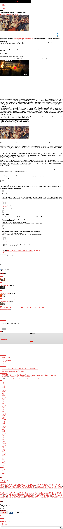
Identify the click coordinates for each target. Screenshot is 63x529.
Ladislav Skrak (14, 491)
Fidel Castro (27, 487)
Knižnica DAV (3, 363)
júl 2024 (3, 401)
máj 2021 (3, 420)
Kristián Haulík (34, 490)
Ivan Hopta (28, 488)
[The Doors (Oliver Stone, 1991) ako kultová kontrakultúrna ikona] (2, 296)
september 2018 (4, 445)
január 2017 (3, 461)
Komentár (2, 263)
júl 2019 (3, 437)
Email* (3, 324)
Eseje (2, 470)
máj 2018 (3, 448)
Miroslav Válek (28, 494)
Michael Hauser (24, 493)
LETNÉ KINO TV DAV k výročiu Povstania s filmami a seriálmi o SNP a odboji (12, 291)
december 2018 (4, 443)
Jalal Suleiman (51, 488)
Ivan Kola (32, 488)
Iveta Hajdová (45, 488)
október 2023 (3, 407)
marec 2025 (3, 395)
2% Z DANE (3, 526)
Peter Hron (34, 495)
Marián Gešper (16, 492)
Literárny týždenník (39, 491)
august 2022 (3, 415)
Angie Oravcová (54, 484)
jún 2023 (3, 410)
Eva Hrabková (19, 487)
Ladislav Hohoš (47, 490)
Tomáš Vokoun (51, 498)
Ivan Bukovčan (23, 488)
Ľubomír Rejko (17, 499)
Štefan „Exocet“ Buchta (43, 499)
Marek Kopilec (11, 492)
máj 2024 (3, 403)
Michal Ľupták (46, 493)
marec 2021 (3, 421)
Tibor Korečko (9, 498)
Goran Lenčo (57, 487)
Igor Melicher (5, 488)
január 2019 (3, 442)
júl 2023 (3, 409)
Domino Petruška (18, 486)
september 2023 (4, 408)
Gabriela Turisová (52, 487)
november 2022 (4, 413)
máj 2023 (3, 411)
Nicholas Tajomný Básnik (49, 494)
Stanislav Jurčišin (54, 497)
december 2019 (4, 433)
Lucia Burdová (46, 491)
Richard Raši (43, 496)
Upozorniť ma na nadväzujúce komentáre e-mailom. (8, 270)
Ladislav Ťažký (20, 491)
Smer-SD (26, 497)
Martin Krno (39, 492)
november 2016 (4, 463)
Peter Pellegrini (48, 495)
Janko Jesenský (60, 488)
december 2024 (4, 397)
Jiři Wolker (15, 489)
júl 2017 (3, 456)
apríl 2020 (3, 430)
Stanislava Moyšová (39, 497)
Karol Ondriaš (11, 490)
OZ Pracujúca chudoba (7, 495)
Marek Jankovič (5, 492)
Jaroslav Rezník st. (9, 489)
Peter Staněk (60, 495)
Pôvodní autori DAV (4, 358)
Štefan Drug (32, 499)
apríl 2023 (3, 412)
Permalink (3, 194)
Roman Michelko (3, 497)
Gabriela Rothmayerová (44, 487)
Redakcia (31, 496)
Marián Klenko (22, 492)
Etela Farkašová (14, 487)
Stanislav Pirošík (60, 497)
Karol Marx (7, 490)
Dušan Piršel (39, 486)
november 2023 (4, 406)
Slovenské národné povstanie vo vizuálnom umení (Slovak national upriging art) (13, 371)
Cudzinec (32, 485)
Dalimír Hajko (48, 485)
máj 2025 (3, 393)
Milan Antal (51, 493)
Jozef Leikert (38, 489)
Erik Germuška (8, 487)
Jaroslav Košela (3, 489)
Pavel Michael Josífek (15, 495)
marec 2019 (3, 440)
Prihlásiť (3, 520)
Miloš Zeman (16, 494)
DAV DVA (3, 486)
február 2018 (3, 451)
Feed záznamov (4, 479)
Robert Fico (58, 496)
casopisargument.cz (22, 485)
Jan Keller (55, 488)
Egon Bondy (60, 486)
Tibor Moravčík (14, 498)
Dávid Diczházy (44, 486)
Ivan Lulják (36, 488)
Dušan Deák (30, 486)
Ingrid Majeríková (17, 488)
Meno (1, 264)
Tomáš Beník (20, 498)
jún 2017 (3, 457)
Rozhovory (3, 8)
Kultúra (3, 7)
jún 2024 (3, 402)
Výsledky (31, 342)
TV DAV (3, 9)
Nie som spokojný (4, 338)
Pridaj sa (3, 523)
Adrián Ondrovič (9, 484)
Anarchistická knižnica (5, 361)
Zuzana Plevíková (3, 499)
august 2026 (3, 381)
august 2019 (3, 436)
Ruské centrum (8, 497)
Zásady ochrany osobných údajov (5, 521)
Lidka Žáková (33, 491)
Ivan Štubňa (41, 488)
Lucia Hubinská (51, 491)
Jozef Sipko (57, 489)
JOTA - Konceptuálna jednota (22, 489)
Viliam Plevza (57, 498)
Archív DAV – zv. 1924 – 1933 (6, 357)
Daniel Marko (54, 485)
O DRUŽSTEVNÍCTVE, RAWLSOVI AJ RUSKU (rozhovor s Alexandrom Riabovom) (21, 376)
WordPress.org (4, 481)
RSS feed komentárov (5, 480)
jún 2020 (3, 428)
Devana (7, 486)
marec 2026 (3, 385)
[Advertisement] (22, 315)
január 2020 (3, 432)
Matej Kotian (60, 492)
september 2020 (4, 426)
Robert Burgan (53, 496)
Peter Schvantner (54, 495)
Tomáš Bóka (25, 498)
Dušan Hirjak (34, 486)
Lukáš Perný (57, 491)
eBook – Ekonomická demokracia (6, 360)
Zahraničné (3, 5)
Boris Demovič (10, 485)
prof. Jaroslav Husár (10, 496)
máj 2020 (3, 429)
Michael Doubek (18, 493)
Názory (3, 472)
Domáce (3, 3)
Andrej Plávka (35, 484)
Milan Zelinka (6, 494)
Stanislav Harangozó (46, 497)
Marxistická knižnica (5, 362)
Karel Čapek (2, 490)
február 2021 (3, 422)
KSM (44, 490)
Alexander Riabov (20, 484)
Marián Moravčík (33, 492)
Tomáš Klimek (16, 14)
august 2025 (3, 391)
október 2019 (3, 435)
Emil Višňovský (2, 487)
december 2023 (4, 405)
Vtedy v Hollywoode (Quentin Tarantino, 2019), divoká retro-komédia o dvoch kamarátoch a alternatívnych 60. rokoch (18, 368)
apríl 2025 (3, 394)
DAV (1, 486)
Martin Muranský (44, 492)
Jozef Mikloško (47, 489)
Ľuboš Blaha (23, 499)
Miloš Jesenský (11, 494)
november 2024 (4, 398)
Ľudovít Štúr (27, 499)
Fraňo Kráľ (38, 487)
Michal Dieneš (34, 493)
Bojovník (6, 485)
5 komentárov (11, 14)
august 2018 (3, 446)
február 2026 (3, 386)
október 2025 (3, 389)
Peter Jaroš (39, 495)
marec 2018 (3, 450)
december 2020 (4, 424)
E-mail (1, 266)
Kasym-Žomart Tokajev (18, 490)
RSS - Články (5, 517)
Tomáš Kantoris (40, 498)
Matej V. (7, 493)
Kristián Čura (40, 490)
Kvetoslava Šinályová (6, 240)
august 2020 (3, 427)
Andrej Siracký (40, 484)
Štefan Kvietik (37, 499)
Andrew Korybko (46, 484)
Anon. (59, 484)
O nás (2, 525)
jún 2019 (3, 438)
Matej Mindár (3, 493)
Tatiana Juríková (3, 498)
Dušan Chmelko (24, 486)
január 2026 (3, 387)
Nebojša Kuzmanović (41, 494)
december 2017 (4, 452)
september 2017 (4, 455)
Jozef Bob (28, 489)
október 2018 (3, 444)
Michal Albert (29, 493)
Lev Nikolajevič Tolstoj (27, 491)
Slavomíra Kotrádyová (20, 497)
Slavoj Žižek (14, 497)
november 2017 (4, 453)
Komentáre (3, 6)
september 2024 (4, 400)
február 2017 (3, 460)
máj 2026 (3, 384)
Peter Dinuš (30, 495)
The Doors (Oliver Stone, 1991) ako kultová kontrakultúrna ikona (11, 299)
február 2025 (3, 396)
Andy (51, 484)
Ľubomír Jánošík (11, 499)
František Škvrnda (32, 487)
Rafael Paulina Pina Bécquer (25, 496)
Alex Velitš (25, 484)
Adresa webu (2, 267)
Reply (2, 201)
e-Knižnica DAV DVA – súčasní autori (7, 359)
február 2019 (3, 441)
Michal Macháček (40, 493)
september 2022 (4, 414)
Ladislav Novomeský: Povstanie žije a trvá (43, 374)
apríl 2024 (3, 404)
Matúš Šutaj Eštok (12, 493)
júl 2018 (3, 447)
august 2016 (3, 465)
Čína (7, 499)
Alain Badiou (15, 484)
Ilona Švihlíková (10, 488)
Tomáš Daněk (29, 498)
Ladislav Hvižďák (54, 490)
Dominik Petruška (12, 486)
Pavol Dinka (21, 495)
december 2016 (4, 462)
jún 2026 (3, 383)
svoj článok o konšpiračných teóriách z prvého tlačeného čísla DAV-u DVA (23, 38)
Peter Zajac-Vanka (3, 496)
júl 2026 (3, 382)
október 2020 (3, 425)
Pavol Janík (26, 495)
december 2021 (4, 418)
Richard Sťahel (47, 496)
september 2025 (4, 390)
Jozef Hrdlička (33, 489)
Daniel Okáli (59, 485)
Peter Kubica (43, 495)
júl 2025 (3, 392)
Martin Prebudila (50, 492)
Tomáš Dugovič (35, 498)
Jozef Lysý (42, 489)
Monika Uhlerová (34, 494)
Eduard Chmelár (50, 486)
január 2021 (3, 423)
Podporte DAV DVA (4, 524)
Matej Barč (56, 492)
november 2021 (4, 419)
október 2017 (3, 454)
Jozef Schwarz (52, 489)
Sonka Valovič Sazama (32, 497)
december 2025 (4, 388)
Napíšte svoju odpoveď (4, 339)
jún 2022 (3, 416)
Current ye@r (2, 275)
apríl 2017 (3, 459)
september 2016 (4, 464)
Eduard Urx (56, 486)
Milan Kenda (56, 493)
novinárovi (43, 52)
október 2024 (3, 399)
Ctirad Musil (29, 485)
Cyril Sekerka (37, 485)
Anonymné (2, 485)
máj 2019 (3, 439)
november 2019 (4, 434)
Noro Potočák (56, 494)
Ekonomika (3, 4)
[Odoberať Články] (1, 517)
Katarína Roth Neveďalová (27, 490)
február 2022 (3, 417)
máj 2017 (3, 458)
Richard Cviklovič (37, 496)
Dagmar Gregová (43, 485)
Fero (23, 487)
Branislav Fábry (16, 485)
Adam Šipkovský (3, 484)
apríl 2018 (3, 449)
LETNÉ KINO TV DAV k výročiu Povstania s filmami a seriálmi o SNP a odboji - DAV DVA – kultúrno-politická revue (18, 374)
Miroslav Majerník (22, 494)
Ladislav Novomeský (8, 491)
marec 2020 (3, 431)
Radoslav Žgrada (17, 496)
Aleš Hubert (30, 484)
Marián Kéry (27, 492)
